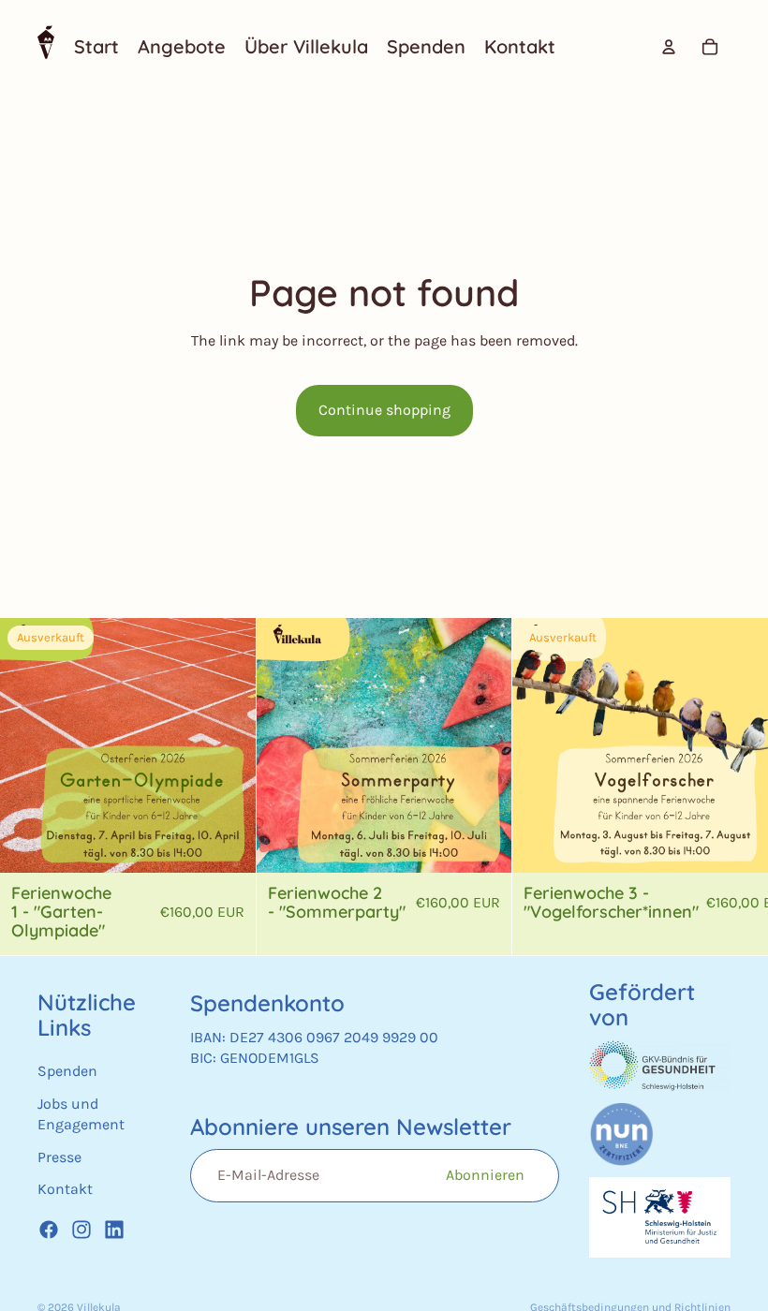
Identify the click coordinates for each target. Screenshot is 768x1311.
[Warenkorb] (710, 46)
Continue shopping (384, 410)
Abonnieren (485, 1175)
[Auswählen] (483, 844)
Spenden (67, 1071)
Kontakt (65, 1189)
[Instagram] (81, 1229)
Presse (59, 1156)
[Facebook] (48, 1229)
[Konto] (668, 46)
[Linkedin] (114, 1229)
